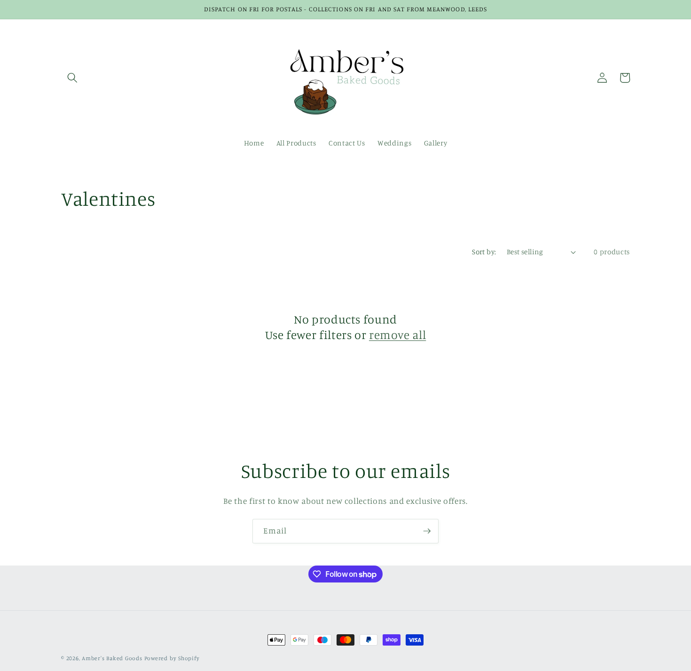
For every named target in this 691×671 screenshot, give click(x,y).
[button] (72, 77)
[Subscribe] (427, 531)
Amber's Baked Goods (112, 658)
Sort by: (484, 251)
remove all (397, 334)
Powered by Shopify (172, 658)
